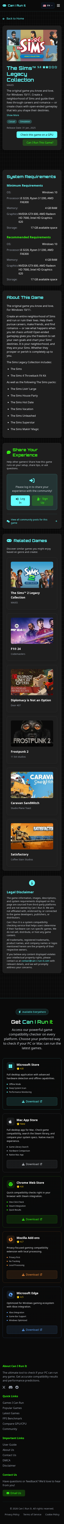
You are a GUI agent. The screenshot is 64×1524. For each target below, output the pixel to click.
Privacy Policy (12, 1514)
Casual (12, 121)
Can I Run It (25, 1508)
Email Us (16, 1493)
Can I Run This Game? (40, 142)
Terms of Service (32, 1514)
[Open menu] (58, 6)
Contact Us (9, 1455)
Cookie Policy (52, 1514)
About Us (8, 1450)
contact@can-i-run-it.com (35, 960)
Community (10, 1429)
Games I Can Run (13, 1403)
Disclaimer (9, 1465)
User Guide (10, 1444)
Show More (13, 115)
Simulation (25, 121)
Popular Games (12, 1408)
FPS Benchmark (12, 1418)
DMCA (6, 1460)
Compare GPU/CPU (15, 1423)
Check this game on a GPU (37, 134)
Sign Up (44, 500)
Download (32, 1101)
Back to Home (15, 18)
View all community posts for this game (29, 521)
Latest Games (11, 1413)
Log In (22, 500)
